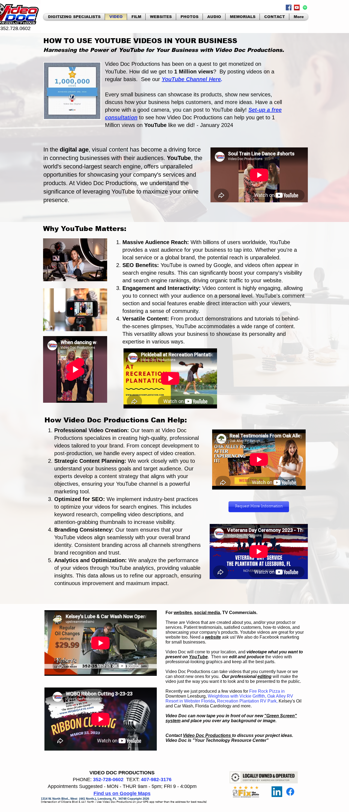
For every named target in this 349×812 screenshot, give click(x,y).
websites (183, 612)
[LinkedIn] (277, 791)
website (213, 637)
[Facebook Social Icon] (288, 7)
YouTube (198, 656)
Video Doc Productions (207, 735)
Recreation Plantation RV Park (246, 701)
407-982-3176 (156, 779)
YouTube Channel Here (191, 79)
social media (207, 612)
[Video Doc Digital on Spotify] (305, 7)
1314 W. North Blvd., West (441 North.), (69, 798)
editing (264, 676)
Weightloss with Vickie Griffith (236, 696)
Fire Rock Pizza (264, 691)
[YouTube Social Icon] (297, 7)
